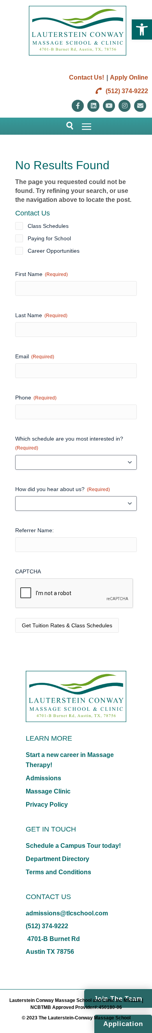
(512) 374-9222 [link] (126, 91)
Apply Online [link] (129, 77)
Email (34, 356)
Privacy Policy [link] (47, 804)
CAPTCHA (28, 571)
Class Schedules (48, 226)
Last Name (41, 315)
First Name (41, 274)
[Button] (66, 126)
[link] (142, 29)
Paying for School (49, 238)
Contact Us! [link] (86, 77)
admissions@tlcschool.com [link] (67, 913)
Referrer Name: (34, 530)
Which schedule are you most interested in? (69, 443)
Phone (36, 397)
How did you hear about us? (62, 489)
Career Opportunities (54, 251)
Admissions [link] (43, 778)
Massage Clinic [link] (48, 791)
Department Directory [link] (57, 859)
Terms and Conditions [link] (58, 872)
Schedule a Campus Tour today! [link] (73, 845)
